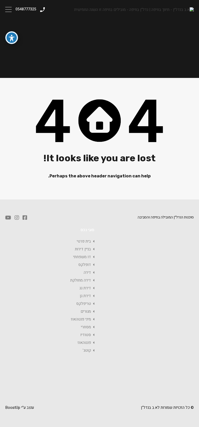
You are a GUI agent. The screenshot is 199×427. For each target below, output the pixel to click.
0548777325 (26, 9)
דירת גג (85, 288)
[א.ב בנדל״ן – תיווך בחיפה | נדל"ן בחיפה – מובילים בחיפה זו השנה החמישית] (134, 9)
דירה (87, 272)
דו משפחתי (82, 257)
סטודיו (85, 335)
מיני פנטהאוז (81, 319)
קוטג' (87, 350)
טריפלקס (83, 303)
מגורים (86, 311)
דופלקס (84, 265)
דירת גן (85, 296)
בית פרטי (84, 241)
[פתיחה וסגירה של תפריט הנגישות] (11, 37)
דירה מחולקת (80, 280)
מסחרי (86, 327)
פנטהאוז (84, 342)
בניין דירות (83, 249)
